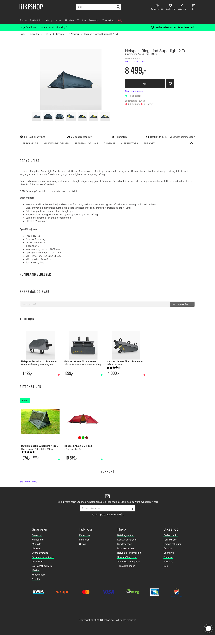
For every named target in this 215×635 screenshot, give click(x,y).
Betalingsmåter (125, 535)
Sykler (23, 20)
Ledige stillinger (172, 544)
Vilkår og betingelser (128, 561)
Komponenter (54, 20)
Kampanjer (38, 539)
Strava (82, 544)
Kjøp (145, 83)
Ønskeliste (37, 561)
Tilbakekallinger (126, 565)
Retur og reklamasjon (129, 552)
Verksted (168, 561)
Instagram (84, 539)
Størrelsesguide (28, 481)
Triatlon (81, 20)
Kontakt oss (170, 539)
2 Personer (74, 34)
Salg (120, 20)
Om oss (168, 548)
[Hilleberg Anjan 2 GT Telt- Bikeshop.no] (83, 419)
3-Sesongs (58, 34)
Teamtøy (168, 557)
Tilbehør (69, 20)
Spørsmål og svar (127, 557)
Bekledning (36, 20)
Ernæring (94, 20)
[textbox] (95, 304)
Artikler (36, 579)
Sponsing (169, 552)
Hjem (22, 34)
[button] (30, 143)
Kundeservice (124, 544)
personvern (106, 514)
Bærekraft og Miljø (42, 565)
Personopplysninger (43, 557)
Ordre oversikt (40, 552)
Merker (36, 570)
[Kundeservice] (157, 5)
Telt (46, 34)
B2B (166, 565)
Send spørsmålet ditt (182, 304)
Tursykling (108, 20)
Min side (36, 544)
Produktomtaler (126, 548)
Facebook (84, 535)
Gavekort (37, 535)
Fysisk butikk (171, 535)
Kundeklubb (38, 574)
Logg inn (182, 9)
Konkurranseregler (127, 539)
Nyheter (36, 548)
